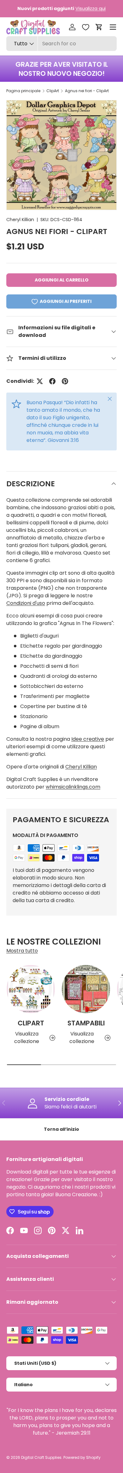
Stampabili (86, 1023)
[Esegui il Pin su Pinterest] (65, 381)
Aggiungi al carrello (62, 280)
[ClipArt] (31, 989)
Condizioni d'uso (25, 603)
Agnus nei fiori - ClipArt (87, 90)
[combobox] (61, 43)
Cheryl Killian (20, 219)
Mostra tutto (22, 950)
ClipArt (52, 90)
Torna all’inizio (61, 1129)
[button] (99, 27)
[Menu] (113, 27)
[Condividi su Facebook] (52, 381)
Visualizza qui (90, 8)
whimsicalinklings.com (73, 786)
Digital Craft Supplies (41, 1457)
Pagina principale (23, 90)
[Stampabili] (86, 989)
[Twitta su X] (39, 381)
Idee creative (87, 739)
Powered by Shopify (82, 1457)
